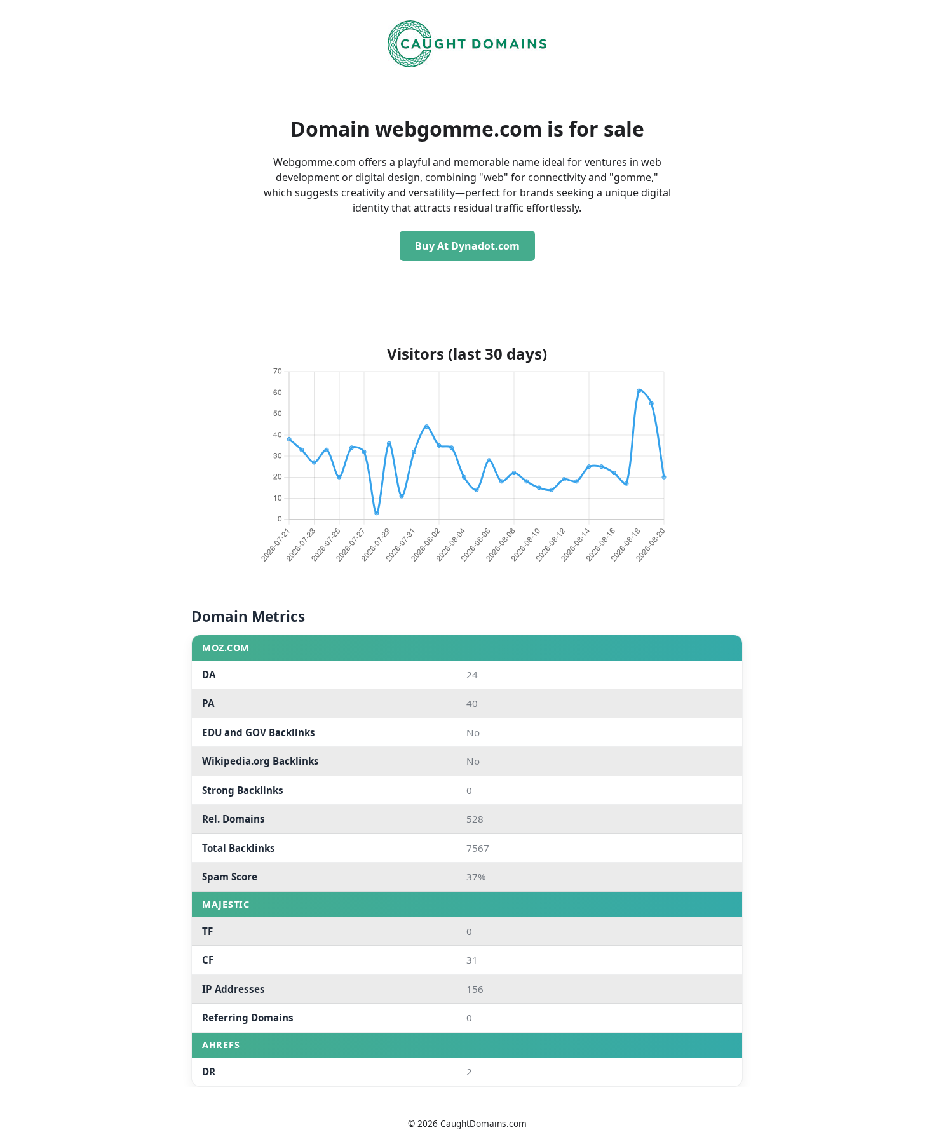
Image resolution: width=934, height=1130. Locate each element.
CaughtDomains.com (483, 1123)
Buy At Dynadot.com (467, 246)
